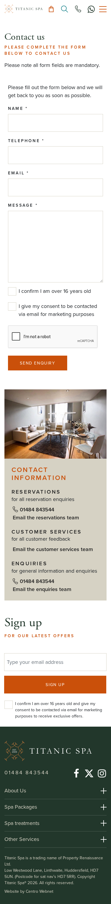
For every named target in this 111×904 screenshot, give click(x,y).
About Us (15, 790)
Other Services (21, 839)
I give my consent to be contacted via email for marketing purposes (58, 310)
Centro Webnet (39, 891)
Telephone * (26, 140)
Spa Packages (20, 807)
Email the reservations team (46, 517)
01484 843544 (37, 509)
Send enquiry (37, 363)
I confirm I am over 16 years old (55, 291)
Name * (18, 108)
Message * (23, 205)
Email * (18, 173)
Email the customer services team (53, 549)
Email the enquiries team (42, 589)
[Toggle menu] (103, 9)
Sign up (23, 622)
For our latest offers (39, 635)
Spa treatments (21, 823)
